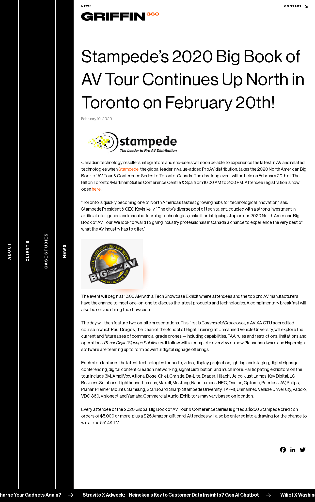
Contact (293, 6)
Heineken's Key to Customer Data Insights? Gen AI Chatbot (183, 495)
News (86, 6)
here (96, 189)
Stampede (128, 169)
